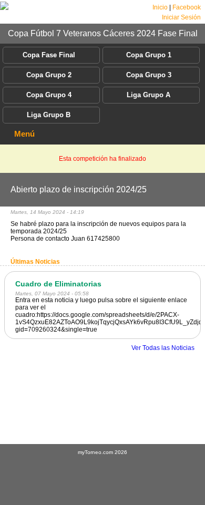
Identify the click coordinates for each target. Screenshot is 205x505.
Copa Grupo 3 (148, 75)
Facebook (186, 7)
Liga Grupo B (48, 115)
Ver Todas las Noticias (162, 348)
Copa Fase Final (49, 55)
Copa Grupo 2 (48, 75)
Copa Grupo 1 (148, 55)
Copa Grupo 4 (48, 95)
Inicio (160, 7)
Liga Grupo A (148, 95)
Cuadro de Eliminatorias (58, 284)
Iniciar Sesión (181, 17)
